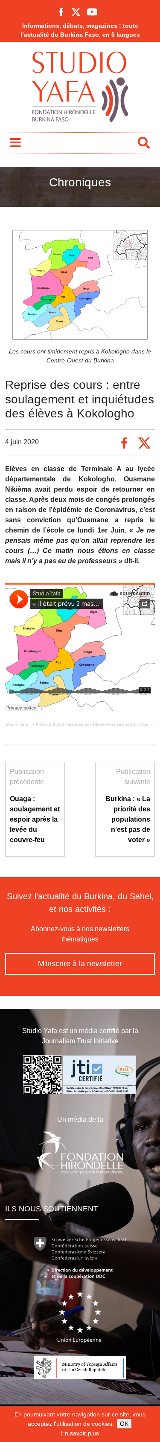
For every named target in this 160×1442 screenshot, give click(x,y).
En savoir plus (80, 1433)
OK (124, 1423)
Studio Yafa (16, 724)
